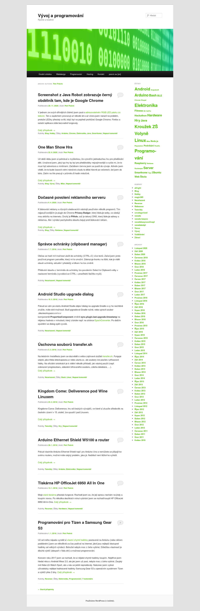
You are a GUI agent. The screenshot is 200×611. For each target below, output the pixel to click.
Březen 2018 (140, 263)
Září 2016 (139, 307)
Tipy (149, 173)
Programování (76, 74)
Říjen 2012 (139, 409)
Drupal (143, 100)
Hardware (63, 508)
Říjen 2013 (139, 381)
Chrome (72, 133)
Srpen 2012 (140, 415)
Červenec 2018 (141, 257)
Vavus (137, 228)
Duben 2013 (140, 393)
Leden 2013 (140, 399)
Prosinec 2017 (141, 272)
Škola (143, 176)
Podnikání (149, 145)
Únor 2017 (139, 291)
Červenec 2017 (141, 276)
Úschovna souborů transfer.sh (65, 344)
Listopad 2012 (141, 406)
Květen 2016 (140, 313)
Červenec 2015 (141, 338)
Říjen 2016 (139, 303)
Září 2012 (139, 412)
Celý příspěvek (46, 130)
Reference (139, 206)
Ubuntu (156, 172)
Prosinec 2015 (141, 325)
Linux (69, 377)
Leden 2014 (140, 378)
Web (137, 176)
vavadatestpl (140, 225)
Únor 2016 (139, 322)
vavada (138, 215)
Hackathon (141, 115)
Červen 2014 (140, 362)
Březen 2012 (140, 421)
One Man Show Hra (55, 147)
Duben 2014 (140, 369)
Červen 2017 (140, 279)
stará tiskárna (49, 494)
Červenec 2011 (141, 431)
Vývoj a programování (60, 15)
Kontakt (101, 74)
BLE (159, 95)
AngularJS (155, 90)
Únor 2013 (139, 396)
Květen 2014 (140, 365)
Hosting (90, 74)
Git (144, 111)
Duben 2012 (140, 418)
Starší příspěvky (46, 589)
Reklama (59, 230)
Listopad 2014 (141, 353)
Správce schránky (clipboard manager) (72, 244)
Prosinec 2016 (141, 297)
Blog (47, 133)
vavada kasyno (141, 218)
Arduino (64, 133)
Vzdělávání (140, 234)
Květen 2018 (140, 260)
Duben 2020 (140, 254)
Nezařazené (50, 280)
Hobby (52, 133)
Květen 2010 (140, 440)
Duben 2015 (140, 344)
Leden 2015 (140, 350)
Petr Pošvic (58, 83)
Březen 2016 (140, 319)
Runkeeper (139, 168)
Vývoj (52, 183)
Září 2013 (139, 384)
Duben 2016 (140, 316)
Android (142, 89)
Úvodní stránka (45, 74)
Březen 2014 (140, 372)
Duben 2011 (140, 434)
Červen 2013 (140, 387)
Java (89, 133)
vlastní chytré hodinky (77, 539)
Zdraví (137, 237)
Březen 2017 (140, 288)
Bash (63, 377)
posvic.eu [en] (115, 74)
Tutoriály (48, 426)
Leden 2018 (140, 269)
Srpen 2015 (140, 334)
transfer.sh (107, 356)
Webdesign (61, 74)
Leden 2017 (140, 294)
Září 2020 (139, 251)
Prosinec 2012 (141, 403)
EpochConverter (102, 320)
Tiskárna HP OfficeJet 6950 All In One (71, 483)
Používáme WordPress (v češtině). (100, 600)
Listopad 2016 (141, 300)
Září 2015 (139, 331)
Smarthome (97, 133)
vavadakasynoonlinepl (145, 221)
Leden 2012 (140, 427)
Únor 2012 (139, 424)
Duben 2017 (140, 285)
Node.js (154, 141)
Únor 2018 (139, 266)
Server (148, 167)
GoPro (148, 111)
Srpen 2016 (140, 310)
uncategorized (141, 212)
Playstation (139, 146)
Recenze (48, 508)
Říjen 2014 (139, 356)
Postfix (157, 146)
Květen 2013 (140, 390)
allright (138, 187)
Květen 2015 (140, 341)
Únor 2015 (139, 347)
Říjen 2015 (139, 328)
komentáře (87, 578)
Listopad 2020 (141, 248)
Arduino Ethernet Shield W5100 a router (73, 439)
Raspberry (140, 163)
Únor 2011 (139, 437)
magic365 (139, 197)
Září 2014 (139, 359)
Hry (60, 426)
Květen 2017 (140, 282)
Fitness (139, 110)
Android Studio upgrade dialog (66, 294)
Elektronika (81, 133)
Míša (63, 183)
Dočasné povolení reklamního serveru (72, 197)
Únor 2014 (139, 375)
